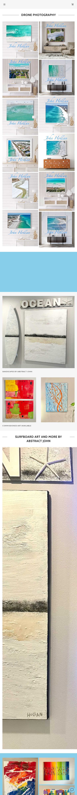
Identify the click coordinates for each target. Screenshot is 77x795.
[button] (4, 4)
